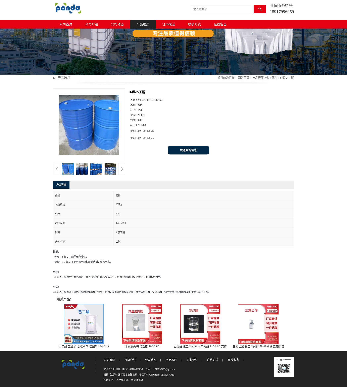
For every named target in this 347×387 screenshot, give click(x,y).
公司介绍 (91, 24)
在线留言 (220, 24)
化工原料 (271, 77)
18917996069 (282, 11)
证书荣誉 (168, 24)
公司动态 (117, 24)
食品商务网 (137, 380)
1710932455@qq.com (164, 369)
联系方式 (194, 24)
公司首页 (65, 24)
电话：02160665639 (132, 369)
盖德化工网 (122, 380)
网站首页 (243, 77)
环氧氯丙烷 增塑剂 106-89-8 (142, 346)
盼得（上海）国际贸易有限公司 (120, 374)
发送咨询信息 (188, 150)
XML (171, 374)
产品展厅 (143, 24)
